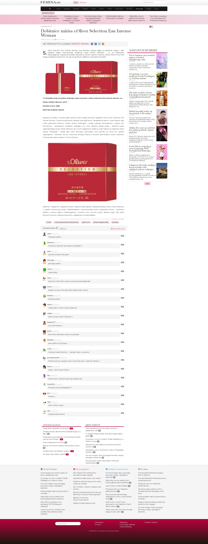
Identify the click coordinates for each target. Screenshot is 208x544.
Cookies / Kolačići (150, 522)
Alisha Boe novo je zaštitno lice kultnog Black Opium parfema (136, 18)
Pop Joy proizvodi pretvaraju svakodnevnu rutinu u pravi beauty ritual (119, 497)
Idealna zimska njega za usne (84, 503)
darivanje (115, 222)
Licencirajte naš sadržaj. (117, 219)
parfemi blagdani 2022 (100, 222)
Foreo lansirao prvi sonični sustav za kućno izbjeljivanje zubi (50, 18)
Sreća (58, 9)
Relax (110, 9)
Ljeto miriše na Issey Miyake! (116, 486)
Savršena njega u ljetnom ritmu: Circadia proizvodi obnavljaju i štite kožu (151, 491)
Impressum (99, 522)
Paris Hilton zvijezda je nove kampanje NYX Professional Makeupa (158, 18)
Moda (93, 9)
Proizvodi (139, 9)
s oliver (49, 222)
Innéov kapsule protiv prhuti (53, 442)
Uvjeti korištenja (126, 527)
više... (147, 183)
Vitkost (85, 9)
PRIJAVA (62, 228)
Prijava (76, 2)
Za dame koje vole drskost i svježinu (56, 451)
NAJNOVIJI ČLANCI (47, 13)
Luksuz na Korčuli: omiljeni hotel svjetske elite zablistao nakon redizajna (53, 512)
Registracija (83, 2)
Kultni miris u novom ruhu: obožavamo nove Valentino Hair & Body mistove (118, 504)
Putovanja (119, 9)
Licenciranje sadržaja (127, 525)
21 (151, 26)
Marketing (123, 522)
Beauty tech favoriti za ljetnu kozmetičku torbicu (61, 446)
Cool (156, 9)
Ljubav (101, 9)
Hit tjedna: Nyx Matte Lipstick (54, 454)
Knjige (148, 9)
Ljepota (67, 9)
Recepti (129, 9)
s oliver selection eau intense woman (66, 222)
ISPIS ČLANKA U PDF (118, 228)
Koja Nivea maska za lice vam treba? (87, 478)
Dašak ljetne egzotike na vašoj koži (56, 428)
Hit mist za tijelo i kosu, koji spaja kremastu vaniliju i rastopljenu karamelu (53, 486)
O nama (98, 525)
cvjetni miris (86, 222)
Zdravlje (76, 9)
